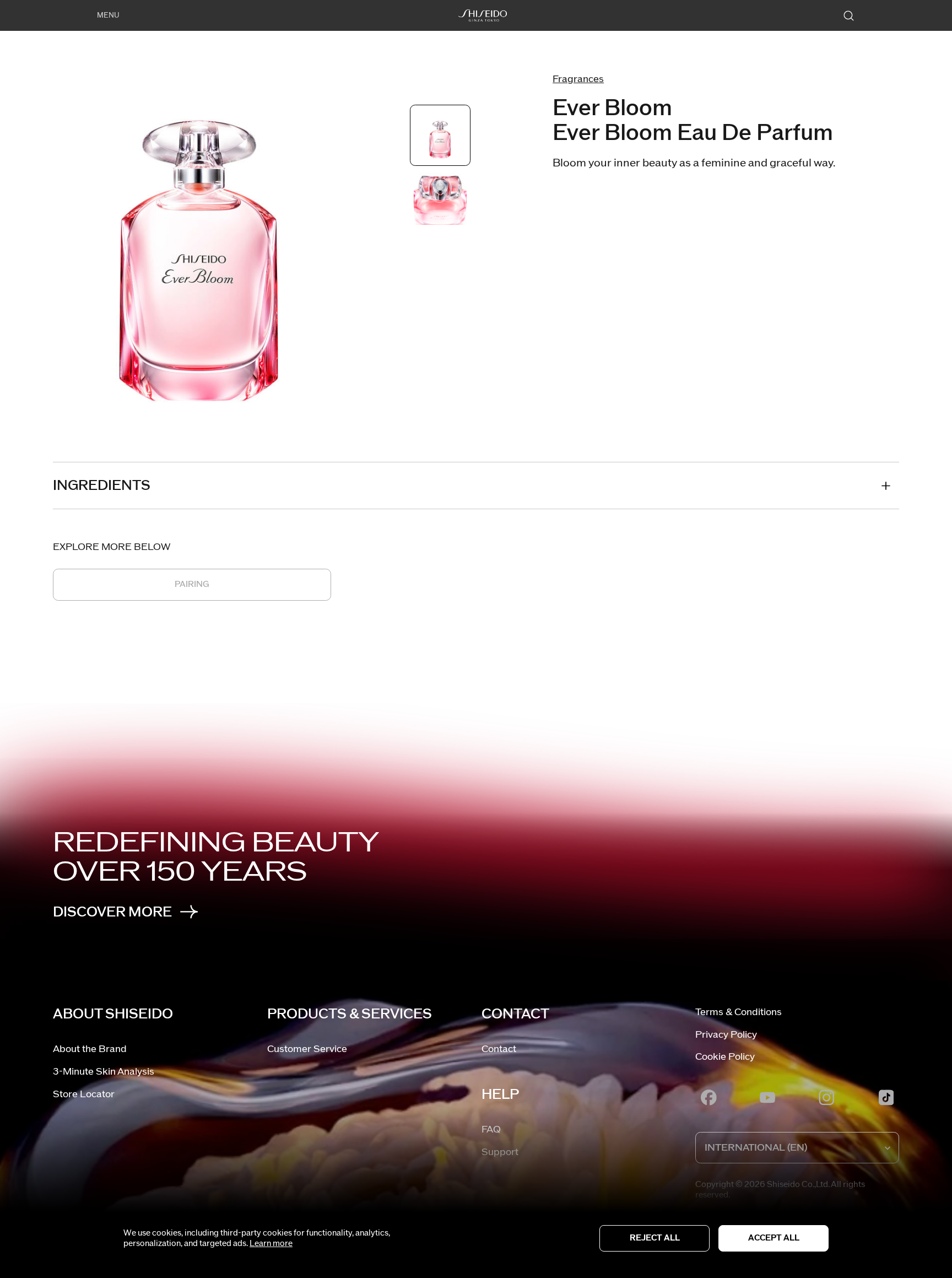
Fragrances (578, 79)
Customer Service (307, 1049)
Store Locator (84, 1094)
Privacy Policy (726, 1034)
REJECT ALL (655, 1238)
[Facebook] (708, 1097)
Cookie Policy (725, 1056)
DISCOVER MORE (112, 912)
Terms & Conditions (738, 1012)
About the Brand (90, 1049)
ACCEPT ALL (773, 1238)
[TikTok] (886, 1097)
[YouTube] (768, 1097)
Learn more (271, 1243)
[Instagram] (827, 1097)
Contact (499, 1049)
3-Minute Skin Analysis (103, 1071)
